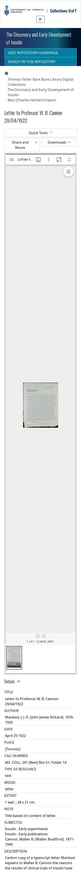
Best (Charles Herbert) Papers (32, 100)
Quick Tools (38, 132)
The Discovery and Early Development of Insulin (41, 92)
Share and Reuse (20, 145)
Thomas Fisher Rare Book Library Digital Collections (40, 82)
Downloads (57, 142)
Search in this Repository (32, 61)
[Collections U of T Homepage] (6, 73)
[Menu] (41, 19)
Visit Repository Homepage (33, 52)
